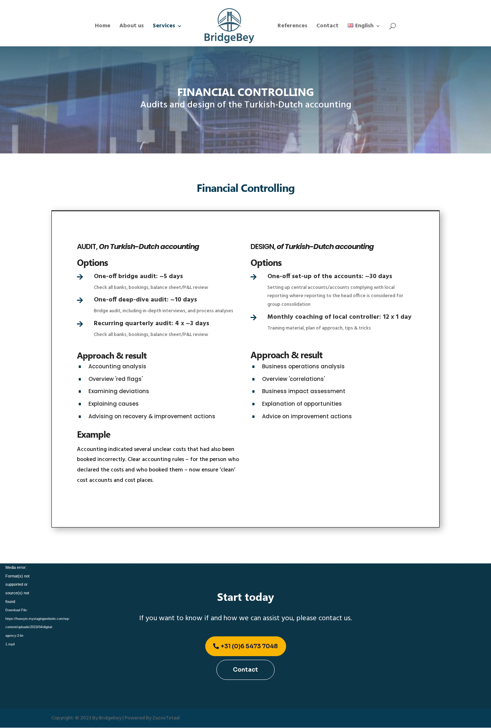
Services (164, 27)
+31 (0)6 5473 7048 (249, 646)
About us (131, 27)
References (292, 27)
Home (102, 27)
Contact (327, 27)
